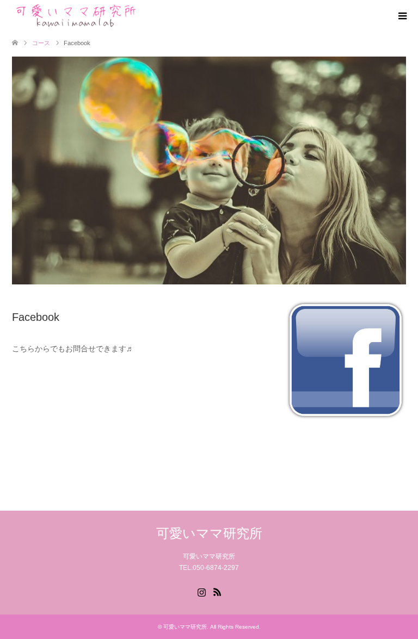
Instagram (201, 591)
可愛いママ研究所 (209, 533)
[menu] (401, 16)
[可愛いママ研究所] (75, 15)
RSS (217, 591)
